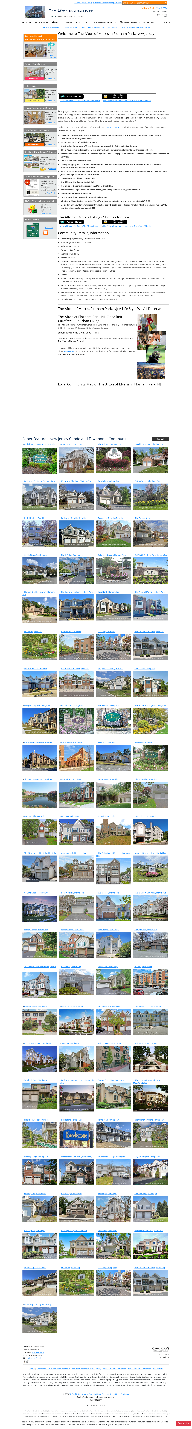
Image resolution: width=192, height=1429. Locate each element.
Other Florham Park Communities (103, 27)
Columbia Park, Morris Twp (36, 893)
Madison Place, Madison (71, 742)
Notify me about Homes (74, 27)
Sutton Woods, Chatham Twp (147, 481)
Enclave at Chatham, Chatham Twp (39, 481)
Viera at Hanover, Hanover (35, 668)
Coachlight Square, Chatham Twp (149, 444)
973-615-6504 (161, 8)
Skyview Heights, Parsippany (147, 1156)
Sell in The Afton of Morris (139, 1368)
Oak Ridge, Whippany (107, 1267)
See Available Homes (51, 27)
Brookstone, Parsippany (71, 1120)
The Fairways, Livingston (108, 705)
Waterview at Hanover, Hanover (75, 668)
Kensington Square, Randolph (74, 1230)
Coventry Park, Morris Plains (73, 853)
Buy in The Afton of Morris (114, 1368)
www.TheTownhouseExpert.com (107, 2)
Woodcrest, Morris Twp (71, 966)
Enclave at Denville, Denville (73, 518)
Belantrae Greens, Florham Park (112, 555)
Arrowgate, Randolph (107, 1193)
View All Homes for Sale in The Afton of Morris (80, 100)
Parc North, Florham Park (109, 592)
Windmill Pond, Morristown (36, 1080)
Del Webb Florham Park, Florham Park (151, 555)
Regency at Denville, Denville (110, 518)
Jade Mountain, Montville (72, 816)
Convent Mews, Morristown (36, 1006)
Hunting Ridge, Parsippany (36, 1156)
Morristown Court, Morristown (148, 1006)
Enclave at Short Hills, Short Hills (149, 1230)
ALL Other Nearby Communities (136, 27)
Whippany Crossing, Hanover (110, 668)
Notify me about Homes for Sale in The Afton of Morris (127, 100)
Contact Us (69, 351)
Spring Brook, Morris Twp (146, 929)
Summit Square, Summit (35, 1267)
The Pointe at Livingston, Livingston (150, 705)
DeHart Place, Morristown (72, 1006)
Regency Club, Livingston (72, 705)
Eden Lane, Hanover (33, 631)
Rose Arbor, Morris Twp (108, 929)
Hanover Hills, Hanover (71, 631)
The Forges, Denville (144, 518)
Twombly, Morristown (70, 1043)
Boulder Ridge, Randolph (146, 1193)
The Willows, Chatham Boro (110, 444)
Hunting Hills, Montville (34, 816)
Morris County (113, 127)
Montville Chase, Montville (146, 816)
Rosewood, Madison (143, 742)
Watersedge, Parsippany (71, 1193)
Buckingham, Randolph (34, 1230)
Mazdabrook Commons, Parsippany (76, 1156)
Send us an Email (33, 1358)
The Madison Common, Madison (38, 779)
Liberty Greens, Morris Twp (36, 929)
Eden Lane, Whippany (70, 1267)
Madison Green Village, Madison (38, 742)
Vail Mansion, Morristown (146, 1043)
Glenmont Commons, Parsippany (149, 1120)
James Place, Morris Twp (108, 893)
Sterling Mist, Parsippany (35, 1193)
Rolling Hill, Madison (107, 742)
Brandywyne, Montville (108, 779)
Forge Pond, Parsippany (108, 1120)
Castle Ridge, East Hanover (36, 555)
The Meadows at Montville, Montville (40, 853)
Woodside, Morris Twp (108, 966)
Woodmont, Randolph (107, 1230)
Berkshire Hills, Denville (34, 518)
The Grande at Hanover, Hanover (149, 631)
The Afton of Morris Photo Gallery (86, 1368)
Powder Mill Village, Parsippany (111, 1156)
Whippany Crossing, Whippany (37, 1304)
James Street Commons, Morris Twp (150, 893)
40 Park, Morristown (143, 966)
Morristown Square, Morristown (38, 1043)
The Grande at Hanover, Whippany (150, 1267)
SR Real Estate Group (83, 2)
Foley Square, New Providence (37, 1120)
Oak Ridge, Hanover (106, 631)
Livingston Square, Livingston (37, 705)
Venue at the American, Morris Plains (151, 853)
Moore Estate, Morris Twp (72, 929)
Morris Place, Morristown (109, 1006)
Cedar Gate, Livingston (145, 668)
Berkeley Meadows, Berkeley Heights (40, 444)
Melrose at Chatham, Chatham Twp (76, 481)
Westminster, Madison (71, 779)
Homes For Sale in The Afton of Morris (53, 1368)
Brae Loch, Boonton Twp (71, 444)
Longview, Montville (106, 816)
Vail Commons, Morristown (109, 1043)
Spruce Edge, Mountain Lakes (111, 1080)
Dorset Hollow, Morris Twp (72, 893)
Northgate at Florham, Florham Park (76, 592)
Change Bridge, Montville (146, 779)
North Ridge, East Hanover (72, 555)
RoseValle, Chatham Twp (109, 481)
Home (32, 1368)
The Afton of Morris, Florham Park (149, 592)
